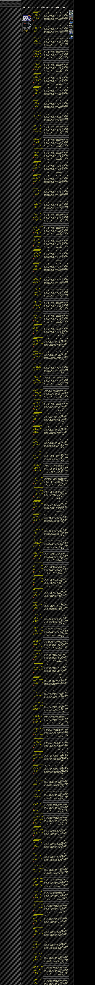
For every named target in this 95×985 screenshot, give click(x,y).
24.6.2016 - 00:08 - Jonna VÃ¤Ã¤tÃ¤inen (37, 367)
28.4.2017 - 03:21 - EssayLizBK (37, 201)
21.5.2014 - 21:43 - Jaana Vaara (37, 517)
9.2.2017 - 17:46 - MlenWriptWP (37, 282)
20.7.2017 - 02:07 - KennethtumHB (37, 51)
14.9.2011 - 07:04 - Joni (38, 855)
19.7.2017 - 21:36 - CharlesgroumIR (37, 103)
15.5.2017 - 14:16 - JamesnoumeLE (37, 178)
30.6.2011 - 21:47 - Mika (38, 891)
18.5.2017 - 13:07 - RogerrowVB (37, 168)
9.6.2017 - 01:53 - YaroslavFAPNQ (37, 142)
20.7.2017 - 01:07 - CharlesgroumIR (37, 61)
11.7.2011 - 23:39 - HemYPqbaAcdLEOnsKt (37, 885)
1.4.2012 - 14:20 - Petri (38, 813)
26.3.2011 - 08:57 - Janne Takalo (37, 941)
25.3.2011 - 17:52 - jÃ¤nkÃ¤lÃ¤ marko (37, 944)
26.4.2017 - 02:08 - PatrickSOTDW (37, 210)
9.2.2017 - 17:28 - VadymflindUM (37, 285)
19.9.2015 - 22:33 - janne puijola (37, 442)
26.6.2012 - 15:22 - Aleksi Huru (37, 771)
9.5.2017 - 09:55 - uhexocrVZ (37, 191)
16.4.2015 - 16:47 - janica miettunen (37, 465)
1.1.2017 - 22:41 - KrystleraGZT (37, 315)
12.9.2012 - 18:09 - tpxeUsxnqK (37, 732)
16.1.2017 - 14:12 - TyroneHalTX (37, 298)
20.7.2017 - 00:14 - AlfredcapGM (37, 70)
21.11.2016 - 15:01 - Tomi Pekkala (37, 325)
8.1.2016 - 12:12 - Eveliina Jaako (37, 406)
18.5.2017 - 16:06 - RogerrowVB (37, 165)
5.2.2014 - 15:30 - (37, 558)
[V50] (71, 12)
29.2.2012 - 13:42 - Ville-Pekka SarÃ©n (38, 833)
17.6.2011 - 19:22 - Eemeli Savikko (37, 895)
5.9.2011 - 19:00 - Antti (38, 861)
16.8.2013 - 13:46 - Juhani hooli (37, 641)
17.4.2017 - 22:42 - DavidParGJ (37, 217)
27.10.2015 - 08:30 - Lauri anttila (37, 419)
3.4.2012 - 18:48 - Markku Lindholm (37, 810)
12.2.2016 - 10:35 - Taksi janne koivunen (38, 403)
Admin (1, 0)
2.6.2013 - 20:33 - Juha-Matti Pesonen (38, 667)
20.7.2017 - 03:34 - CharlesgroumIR (37, 34)
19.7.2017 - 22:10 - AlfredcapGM (37, 96)
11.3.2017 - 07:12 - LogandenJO (37, 233)
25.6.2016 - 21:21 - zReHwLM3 (37, 364)
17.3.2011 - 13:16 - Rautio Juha (37, 947)
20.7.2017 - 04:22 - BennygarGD (37, 28)
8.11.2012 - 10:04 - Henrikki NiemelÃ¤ (37, 722)
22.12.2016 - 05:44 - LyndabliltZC (37, 321)
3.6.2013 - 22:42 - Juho (38, 663)
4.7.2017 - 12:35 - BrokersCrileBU (37, 119)
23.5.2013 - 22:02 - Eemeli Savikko (37, 677)
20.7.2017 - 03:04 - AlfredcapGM (37, 41)
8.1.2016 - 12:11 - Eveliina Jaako (37, 409)
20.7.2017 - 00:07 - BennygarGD (37, 74)
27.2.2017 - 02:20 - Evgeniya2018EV (37, 250)
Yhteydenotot (27, 11)
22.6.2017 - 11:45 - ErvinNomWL (37, 126)
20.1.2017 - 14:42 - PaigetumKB (37, 295)
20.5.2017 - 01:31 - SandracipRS (37, 162)
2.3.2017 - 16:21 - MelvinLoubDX (37, 246)
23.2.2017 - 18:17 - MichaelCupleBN (37, 263)
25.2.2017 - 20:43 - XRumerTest (37, 256)
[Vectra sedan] (71, 35)
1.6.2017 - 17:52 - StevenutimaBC (37, 152)
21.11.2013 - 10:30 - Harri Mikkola (37, 605)
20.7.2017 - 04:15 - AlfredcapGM (37, 31)
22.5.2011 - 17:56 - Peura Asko (37, 921)
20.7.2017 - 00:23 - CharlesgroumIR (37, 67)
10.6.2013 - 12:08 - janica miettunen (37, 660)
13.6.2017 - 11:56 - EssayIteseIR (37, 135)
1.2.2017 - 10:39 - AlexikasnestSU (37, 292)
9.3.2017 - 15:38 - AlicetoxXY (37, 237)
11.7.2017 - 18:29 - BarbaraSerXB (37, 113)
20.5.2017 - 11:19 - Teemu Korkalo (37, 158)
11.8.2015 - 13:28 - (37, 447)
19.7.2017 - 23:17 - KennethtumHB (37, 83)
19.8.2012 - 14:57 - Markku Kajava (37, 742)
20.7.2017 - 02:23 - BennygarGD (37, 44)
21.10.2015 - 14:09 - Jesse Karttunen (37, 432)
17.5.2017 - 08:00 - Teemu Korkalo (37, 171)
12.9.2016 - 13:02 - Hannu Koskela (37, 341)
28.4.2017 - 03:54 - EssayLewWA (37, 197)
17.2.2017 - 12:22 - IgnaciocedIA (37, 279)
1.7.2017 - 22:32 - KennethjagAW (37, 122)
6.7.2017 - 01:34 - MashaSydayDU (37, 116)
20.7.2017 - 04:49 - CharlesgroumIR (37, 18)
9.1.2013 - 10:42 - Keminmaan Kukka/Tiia (37, 716)
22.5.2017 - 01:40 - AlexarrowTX (37, 155)
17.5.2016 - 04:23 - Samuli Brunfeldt (37, 377)
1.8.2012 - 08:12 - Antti (38, 751)
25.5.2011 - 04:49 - (37, 910)
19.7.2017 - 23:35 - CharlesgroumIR (37, 80)
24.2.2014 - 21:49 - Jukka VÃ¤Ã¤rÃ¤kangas (37, 549)
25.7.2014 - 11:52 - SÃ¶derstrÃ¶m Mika (37, 497)
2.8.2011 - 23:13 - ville (38, 871)
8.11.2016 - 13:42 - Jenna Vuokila (37, 328)
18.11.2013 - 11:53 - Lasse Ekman (37, 608)
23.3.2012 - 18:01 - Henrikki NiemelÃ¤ (37, 823)
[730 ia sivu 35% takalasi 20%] (71, 16)
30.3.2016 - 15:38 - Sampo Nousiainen (37, 393)
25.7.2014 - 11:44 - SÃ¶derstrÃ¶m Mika (37, 501)
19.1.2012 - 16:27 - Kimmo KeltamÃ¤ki (37, 836)
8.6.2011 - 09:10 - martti (38, 907)
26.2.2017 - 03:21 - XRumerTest (37, 253)
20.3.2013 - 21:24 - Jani (38, 692)
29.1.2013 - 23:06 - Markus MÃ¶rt (37, 709)
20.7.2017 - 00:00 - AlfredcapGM (37, 77)
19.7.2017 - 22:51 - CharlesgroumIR (37, 87)
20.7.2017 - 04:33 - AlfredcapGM (37, 21)
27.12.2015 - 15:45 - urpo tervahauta (37, 413)
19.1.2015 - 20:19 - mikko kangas (37, 468)
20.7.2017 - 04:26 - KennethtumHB (37, 25)
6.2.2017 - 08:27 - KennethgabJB (37, 289)
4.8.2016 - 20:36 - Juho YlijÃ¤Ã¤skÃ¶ (38, 351)
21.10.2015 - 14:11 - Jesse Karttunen (37, 429)
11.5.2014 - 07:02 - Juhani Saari (37, 523)
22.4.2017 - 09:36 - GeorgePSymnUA (37, 214)
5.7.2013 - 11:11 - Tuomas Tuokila (37, 644)
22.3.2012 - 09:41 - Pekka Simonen (37, 827)
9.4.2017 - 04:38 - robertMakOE (37, 230)
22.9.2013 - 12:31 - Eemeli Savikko (37, 624)
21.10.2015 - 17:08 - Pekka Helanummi (37, 426)
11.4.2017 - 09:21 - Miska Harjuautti (37, 224)
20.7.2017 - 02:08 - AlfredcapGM (37, 47)
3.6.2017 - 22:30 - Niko (38, 148)
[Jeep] (71, 27)
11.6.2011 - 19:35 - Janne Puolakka (37, 898)
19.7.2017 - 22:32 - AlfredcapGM (37, 90)
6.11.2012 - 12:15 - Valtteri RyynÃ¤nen (37, 726)
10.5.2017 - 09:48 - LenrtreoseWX (37, 188)
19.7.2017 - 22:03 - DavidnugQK (37, 100)
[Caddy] (71, 39)
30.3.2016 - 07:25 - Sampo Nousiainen (37, 396)
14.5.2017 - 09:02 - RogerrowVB (37, 181)
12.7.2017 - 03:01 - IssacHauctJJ (37, 109)
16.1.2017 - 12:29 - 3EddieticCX (37, 302)
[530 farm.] (71, 31)
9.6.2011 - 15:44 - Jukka (38, 901)
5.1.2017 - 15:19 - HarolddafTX (37, 312)
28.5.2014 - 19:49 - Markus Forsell (37, 514)
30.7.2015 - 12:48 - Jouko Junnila (37, 452)
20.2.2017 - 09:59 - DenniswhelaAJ (37, 272)
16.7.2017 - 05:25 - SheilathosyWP (37, 106)
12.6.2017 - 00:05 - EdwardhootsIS (37, 139)
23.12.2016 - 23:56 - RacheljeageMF (37, 318)
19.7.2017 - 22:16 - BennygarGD (37, 93)
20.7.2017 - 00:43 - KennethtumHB (37, 64)
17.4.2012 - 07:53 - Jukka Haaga (37, 804)
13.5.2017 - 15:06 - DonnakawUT (37, 184)
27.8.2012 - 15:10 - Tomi (38, 738)
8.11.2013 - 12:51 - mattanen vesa (37, 615)
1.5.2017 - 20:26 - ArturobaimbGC (37, 194)
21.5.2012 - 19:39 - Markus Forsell (37, 778)
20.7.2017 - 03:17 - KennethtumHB (37, 38)
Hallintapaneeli (27, 10)
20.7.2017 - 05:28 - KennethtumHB (37, 15)
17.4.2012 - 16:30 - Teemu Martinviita (37, 800)
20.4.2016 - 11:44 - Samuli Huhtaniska (37, 386)
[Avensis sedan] (71, 23)
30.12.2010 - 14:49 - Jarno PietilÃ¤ (37, 973)
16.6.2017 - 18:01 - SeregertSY (37, 129)
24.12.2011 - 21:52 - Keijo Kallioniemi (37, 846)
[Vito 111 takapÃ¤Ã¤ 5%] (71, 20)
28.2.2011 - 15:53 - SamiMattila (37, 957)
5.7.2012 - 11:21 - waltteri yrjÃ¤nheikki (37, 768)
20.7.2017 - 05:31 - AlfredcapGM (37, 12)
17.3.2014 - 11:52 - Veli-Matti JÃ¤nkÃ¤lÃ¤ (38, 543)
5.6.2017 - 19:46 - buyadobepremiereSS (37, 145)
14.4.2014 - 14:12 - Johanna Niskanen (37, 540)
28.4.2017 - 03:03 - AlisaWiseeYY (37, 204)
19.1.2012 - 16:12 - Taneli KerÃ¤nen (37, 840)
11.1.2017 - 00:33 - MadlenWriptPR (37, 305)
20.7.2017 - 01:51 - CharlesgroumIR (37, 54)
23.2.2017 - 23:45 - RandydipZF (37, 259)
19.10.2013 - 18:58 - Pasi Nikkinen (37, 618)
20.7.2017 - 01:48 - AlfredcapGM (37, 57)
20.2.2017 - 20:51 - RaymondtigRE (37, 269)
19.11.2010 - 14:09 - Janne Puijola (37, 983)
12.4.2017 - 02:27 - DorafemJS (37, 220)
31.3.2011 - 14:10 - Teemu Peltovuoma (37, 937)
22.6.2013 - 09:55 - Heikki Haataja (37, 651)
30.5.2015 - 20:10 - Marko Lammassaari (37, 461)
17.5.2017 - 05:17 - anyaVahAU (37, 175)
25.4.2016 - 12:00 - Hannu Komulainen (37, 380)
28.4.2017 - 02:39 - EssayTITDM (37, 207)
